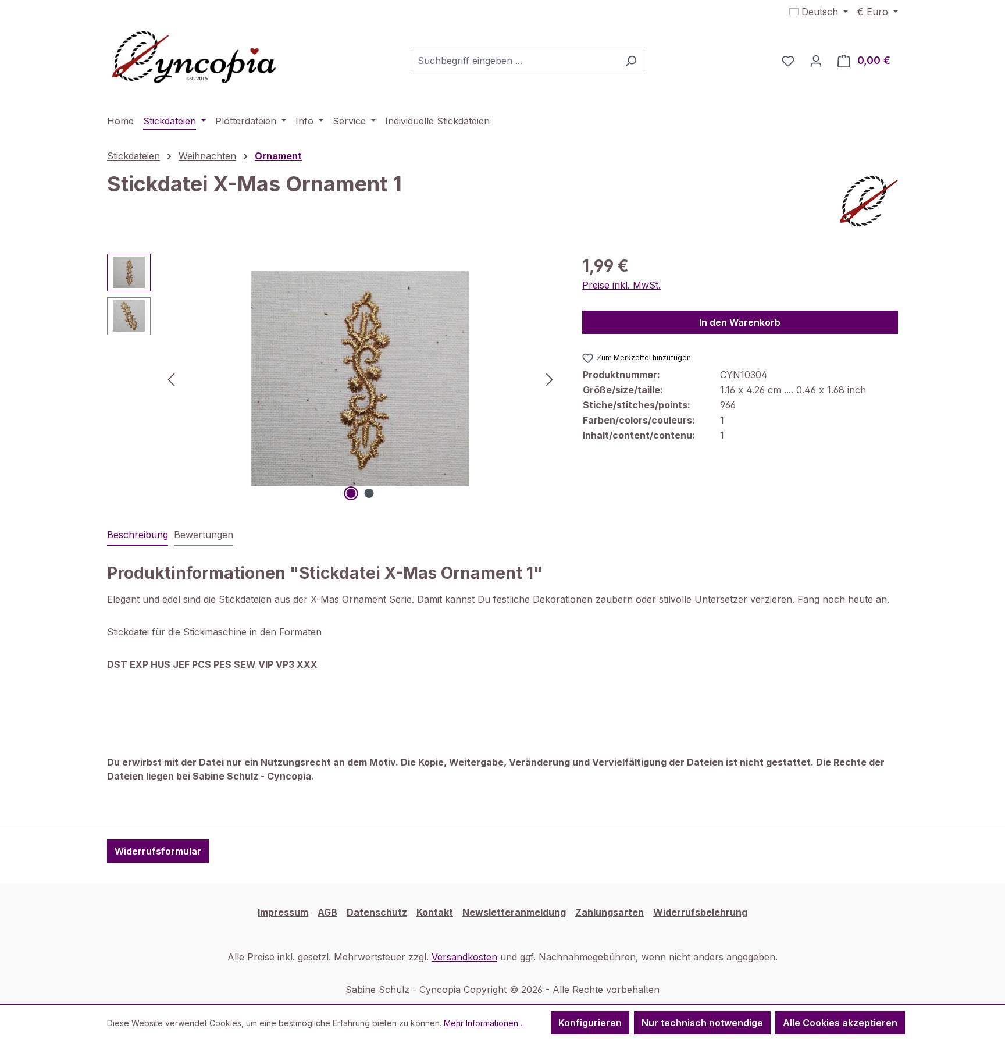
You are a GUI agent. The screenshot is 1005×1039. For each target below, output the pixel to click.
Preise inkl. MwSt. (621, 285)
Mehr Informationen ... (485, 1023)
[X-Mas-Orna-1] (360, 378)
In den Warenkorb (740, 322)
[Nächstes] (549, 378)
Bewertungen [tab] (203, 534)
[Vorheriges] (171, 378)
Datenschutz (377, 912)
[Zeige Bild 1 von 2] (351, 493)
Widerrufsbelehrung (700, 912)
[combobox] (515, 60)
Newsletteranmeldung (514, 912)
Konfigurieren (590, 1023)
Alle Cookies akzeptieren (840, 1023)
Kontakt (434, 912)
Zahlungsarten (609, 912)
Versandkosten (464, 957)
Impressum (283, 912)
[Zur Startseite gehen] (194, 58)
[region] (333, 379)
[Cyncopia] (869, 201)
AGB (327, 912)
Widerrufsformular (158, 851)
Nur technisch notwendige (702, 1023)
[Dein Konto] (816, 60)
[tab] (137, 535)
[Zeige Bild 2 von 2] (369, 493)
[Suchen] (630, 60)
